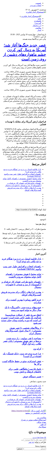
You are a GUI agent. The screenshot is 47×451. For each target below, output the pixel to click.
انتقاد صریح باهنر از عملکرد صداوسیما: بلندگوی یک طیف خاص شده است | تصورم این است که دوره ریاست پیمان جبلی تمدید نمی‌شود (21, 319)
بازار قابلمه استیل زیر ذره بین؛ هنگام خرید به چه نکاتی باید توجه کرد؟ (21, 260)
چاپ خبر (42, 39)
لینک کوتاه (42, 209)
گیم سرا (38, 23)
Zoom (42, 437)
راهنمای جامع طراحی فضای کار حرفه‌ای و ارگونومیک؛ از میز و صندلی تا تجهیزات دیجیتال (21, 284)
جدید (44, 381)
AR (45, 437)
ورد (34, 437)
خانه (39, 19)
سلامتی (38, 28)
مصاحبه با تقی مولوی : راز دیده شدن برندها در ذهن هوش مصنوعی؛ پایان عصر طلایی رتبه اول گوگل (22, 341)
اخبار (39, 30)
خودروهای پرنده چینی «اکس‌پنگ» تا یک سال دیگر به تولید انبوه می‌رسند (23, 308)
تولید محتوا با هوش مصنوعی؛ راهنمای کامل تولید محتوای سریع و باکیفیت (23, 275)
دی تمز (31, 442)
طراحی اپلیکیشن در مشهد (35, 413)
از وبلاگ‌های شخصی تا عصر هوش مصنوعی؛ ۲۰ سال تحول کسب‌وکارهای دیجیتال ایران (23, 331)
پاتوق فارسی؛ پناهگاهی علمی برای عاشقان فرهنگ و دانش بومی (24, 370)
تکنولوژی (37, 21)
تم (36, 437)
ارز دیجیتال (37, 26)
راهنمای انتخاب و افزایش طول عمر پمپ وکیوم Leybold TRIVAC (22, 267)
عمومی (38, 3)
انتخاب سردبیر (35, 5)
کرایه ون (37, 348)
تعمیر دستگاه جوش (32, 376)
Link (38, 437)
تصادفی (33, 381)
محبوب (39, 381)
